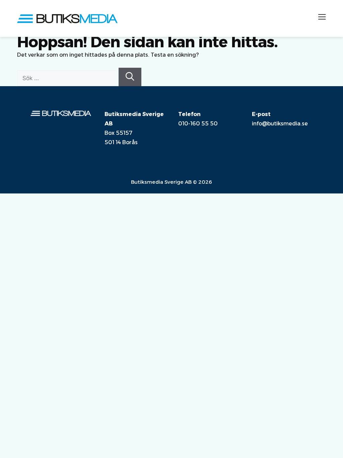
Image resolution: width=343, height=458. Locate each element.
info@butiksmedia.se (280, 123)
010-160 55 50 (198, 123)
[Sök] (130, 77)
